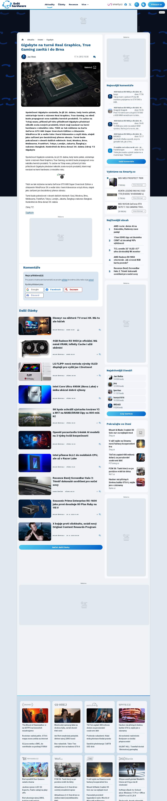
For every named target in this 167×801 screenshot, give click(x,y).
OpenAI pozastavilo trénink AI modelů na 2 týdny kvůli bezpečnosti (76, 434)
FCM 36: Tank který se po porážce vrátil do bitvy (121, 470)
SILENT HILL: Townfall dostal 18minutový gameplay (131, 748)
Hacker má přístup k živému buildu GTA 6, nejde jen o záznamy (122, 482)
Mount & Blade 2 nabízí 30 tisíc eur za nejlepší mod (121, 431)
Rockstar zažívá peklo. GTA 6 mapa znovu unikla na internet (35, 737)
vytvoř (91, 280)
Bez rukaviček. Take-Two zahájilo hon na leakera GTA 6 (67, 745)
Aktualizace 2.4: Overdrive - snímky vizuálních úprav (66, 788)
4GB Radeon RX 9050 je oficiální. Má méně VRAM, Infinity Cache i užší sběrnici (75, 344)
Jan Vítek (31, 57)
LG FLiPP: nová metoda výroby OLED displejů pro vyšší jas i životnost (75, 365)
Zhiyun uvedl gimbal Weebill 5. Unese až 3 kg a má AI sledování (132, 782)
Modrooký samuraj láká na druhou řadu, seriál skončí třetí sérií (66, 728)
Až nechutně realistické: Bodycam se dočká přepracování (129, 739)
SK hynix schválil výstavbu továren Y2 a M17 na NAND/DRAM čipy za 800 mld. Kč (76, 413)
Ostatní (40, 40)
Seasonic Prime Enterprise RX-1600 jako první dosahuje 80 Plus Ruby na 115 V (75, 504)
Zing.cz (112, 436)
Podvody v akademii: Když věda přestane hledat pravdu (99, 737)
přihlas (64, 280)
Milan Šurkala (58, 329)
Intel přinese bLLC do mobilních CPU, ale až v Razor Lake (75, 457)
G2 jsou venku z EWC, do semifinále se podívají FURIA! (34, 745)
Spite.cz (112, 488)
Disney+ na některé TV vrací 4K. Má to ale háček (76, 319)
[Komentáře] (94, 57)
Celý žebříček (126, 414)
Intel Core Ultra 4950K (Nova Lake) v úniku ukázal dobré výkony (75, 388)
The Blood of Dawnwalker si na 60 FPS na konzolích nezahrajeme (34, 728)
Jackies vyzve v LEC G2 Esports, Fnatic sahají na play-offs (35, 790)
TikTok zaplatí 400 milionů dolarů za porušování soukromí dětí (121, 457)
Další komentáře (126, 161)
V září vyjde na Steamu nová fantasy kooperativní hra (122, 444)
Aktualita (30, 40)
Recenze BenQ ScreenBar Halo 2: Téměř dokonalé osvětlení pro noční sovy (75, 481)
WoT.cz (112, 474)
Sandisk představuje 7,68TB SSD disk (99, 745)
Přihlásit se (156, 5)
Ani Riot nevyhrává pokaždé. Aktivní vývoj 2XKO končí (66, 737)
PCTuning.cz (114, 463)
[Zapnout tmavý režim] (143, 4)
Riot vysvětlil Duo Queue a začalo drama (33, 780)
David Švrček (58, 491)
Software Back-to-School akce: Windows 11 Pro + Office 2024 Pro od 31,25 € (132, 793)
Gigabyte (49, 40)
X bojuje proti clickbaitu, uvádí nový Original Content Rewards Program (75, 525)
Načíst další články (61, 547)
